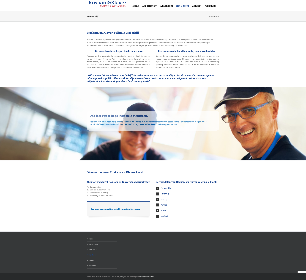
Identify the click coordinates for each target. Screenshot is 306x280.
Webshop (92, 266)
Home (91, 239)
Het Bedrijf (92, 255)
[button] (187, 188)
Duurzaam (92, 249)
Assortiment (93, 244)
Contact (92, 260)
